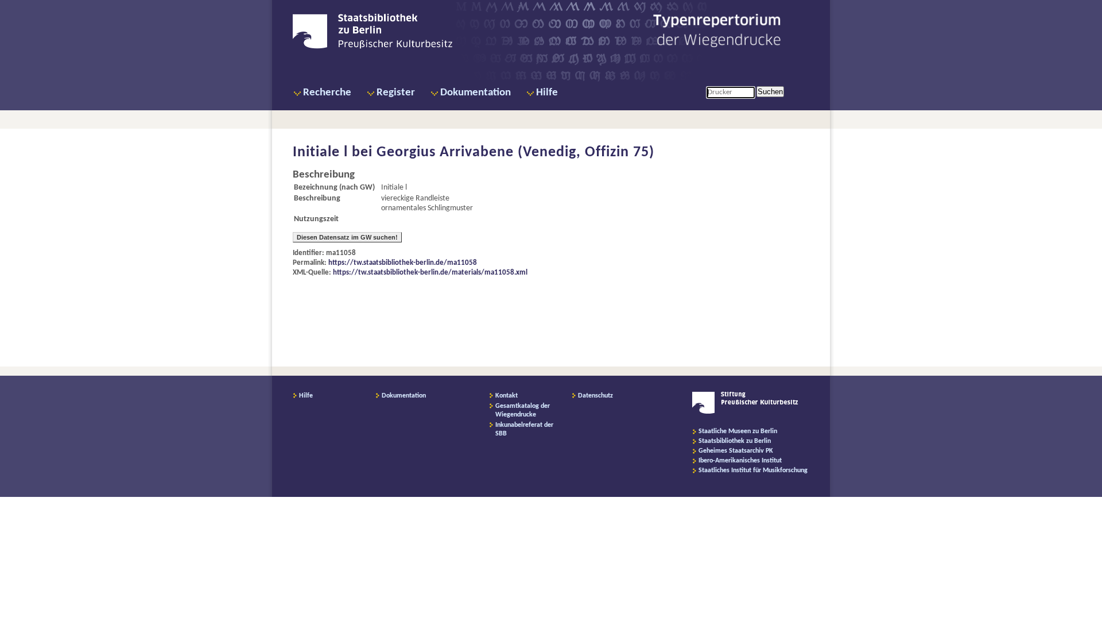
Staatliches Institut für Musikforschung (753, 470)
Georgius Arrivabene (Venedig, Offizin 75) (515, 152)
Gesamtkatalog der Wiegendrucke (522, 410)
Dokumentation (475, 92)
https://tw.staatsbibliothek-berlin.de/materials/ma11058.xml (430, 272)
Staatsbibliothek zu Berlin (735, 441)
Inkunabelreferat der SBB (524, 429)
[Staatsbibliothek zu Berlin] (372, 47)
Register (396, 92)
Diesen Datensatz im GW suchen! (347, 237)
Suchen (770, 91)
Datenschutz (595, 395)
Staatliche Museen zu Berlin (738, 431)
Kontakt (506, 395)
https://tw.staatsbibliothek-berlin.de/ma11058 (402, 263)
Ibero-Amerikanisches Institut (740, 460)
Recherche (327, 92)
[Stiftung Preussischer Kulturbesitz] (745, 411)
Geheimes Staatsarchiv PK (736, 451)
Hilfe (547, 92)
